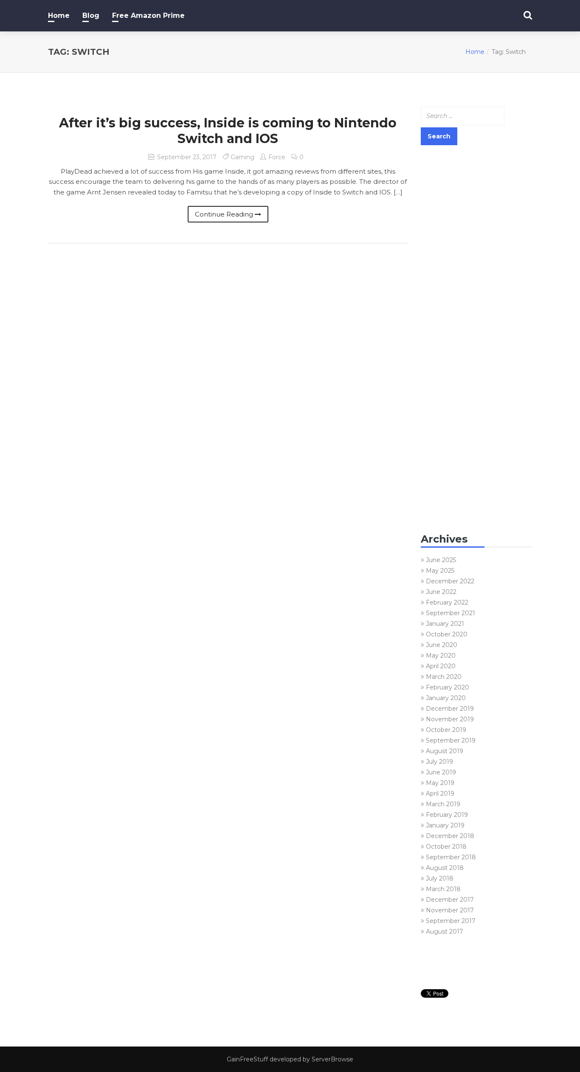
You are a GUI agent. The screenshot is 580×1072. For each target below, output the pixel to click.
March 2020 (444, 677)
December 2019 (450, 708)
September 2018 (451, 857)
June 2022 (441, 592)
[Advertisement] (476, 285)
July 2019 (439, 761)
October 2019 (446, 730)
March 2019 (443, 804)
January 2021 (445, 623)
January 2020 (446, 698)
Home (59, 15)
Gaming (242, 157)
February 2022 (447, 602)
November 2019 (450, 719)
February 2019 (447, 815)
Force (276, 157)
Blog (90, 15)
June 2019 (441, 772)
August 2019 (444, 751)
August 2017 (444, 931)
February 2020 (447, 687)
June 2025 (441, 560)
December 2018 (450, 836)
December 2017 (450, 899)
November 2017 (450, 910)
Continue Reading (225, 214)
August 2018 (445, 868)
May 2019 (440, 783)
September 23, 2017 (186, 157)
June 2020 (441, 645)
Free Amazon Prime (148, 15)
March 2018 (443, 889)
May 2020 (441, 655)
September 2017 (451, 921)
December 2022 (450, 581)
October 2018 (446, 846)
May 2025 (440, 570)
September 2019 (451, 740)
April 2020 (441, 666)
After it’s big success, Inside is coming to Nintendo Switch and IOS (228, 130)
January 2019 (445, 825)
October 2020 (446, 634)
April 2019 (440, 793)
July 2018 (439, 878)
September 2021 (450, 613)
